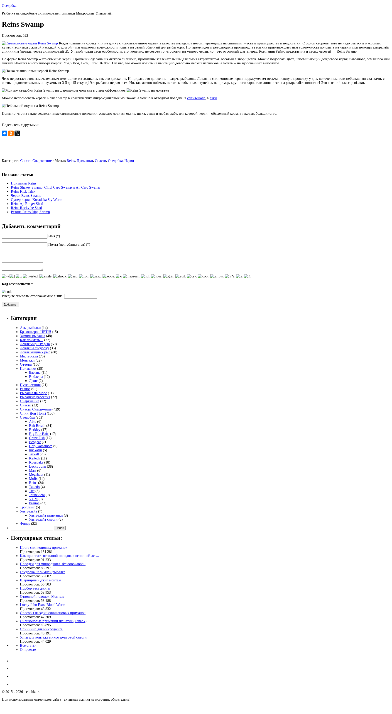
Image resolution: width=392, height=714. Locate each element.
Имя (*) (54, 236)
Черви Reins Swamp (26, 195)
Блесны (35, 372)
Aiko (32, 421)
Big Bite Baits (39, 434)
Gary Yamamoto (40, 446)
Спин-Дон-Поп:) (33, 413)
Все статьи (28, 645)
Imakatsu (35, 450)
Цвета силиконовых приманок (43, 547)
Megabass (36, 474)
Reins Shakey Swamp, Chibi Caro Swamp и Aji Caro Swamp (55, 187)
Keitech (34, 458)
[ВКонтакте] (4, 133)
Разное (25, 389)
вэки (213, 98)
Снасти (100, 161)
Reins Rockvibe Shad (26, 208)
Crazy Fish (37, 438)
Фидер (25, 523)
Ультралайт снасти (43, 519)
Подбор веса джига (35, 588)
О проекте (28, 649)
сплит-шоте (196, 98)
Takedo (34, 487)
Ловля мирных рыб (35, 344)
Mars (32, 470)
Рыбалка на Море (33, 393)
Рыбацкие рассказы (35, 397)
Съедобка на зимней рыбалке (42, 572)
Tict (31, 491)
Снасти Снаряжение (36, 161)
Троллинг (27, 507)
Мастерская (29, 356)
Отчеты (26, 364)
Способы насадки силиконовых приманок (53, 613)
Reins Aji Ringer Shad (27, 204)
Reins (71, 161)
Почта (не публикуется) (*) (69, 244)
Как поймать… (31, 340)
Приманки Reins (23, 183)
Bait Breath (37, 425)
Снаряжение (29, 401)
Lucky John (37, 466)
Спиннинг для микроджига (41, 629)
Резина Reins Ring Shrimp (30, 212)
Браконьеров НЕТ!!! (35, 332)
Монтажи (27, 360)
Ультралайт (28, 511)
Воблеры (36, 377)
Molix (33, 479)
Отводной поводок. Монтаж (42, 596)
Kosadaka (36, 462)
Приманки (85, 161)
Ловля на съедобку (34, 348)
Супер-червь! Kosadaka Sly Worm (36, 200)
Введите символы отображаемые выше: (32, 296)
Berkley (34, 430)
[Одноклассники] (11, 133)
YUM (33, 499)
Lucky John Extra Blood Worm (42, 605)
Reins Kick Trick (23, 191)
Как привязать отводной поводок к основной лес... (59, 556)
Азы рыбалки (30, 328)
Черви (129, 161)
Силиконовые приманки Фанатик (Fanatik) (53, 621)
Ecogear (35, 442)
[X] (17, 133)
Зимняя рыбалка (32, 336)
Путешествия (30, 385)
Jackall (34, 454)
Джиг (33, 381)
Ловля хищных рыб (35, 352)
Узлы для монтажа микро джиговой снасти (53, 637)
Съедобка (9, 5)
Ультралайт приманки (46, 515)
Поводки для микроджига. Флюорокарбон (53, 564)
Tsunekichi (37, 495)
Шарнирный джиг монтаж (40, 580)
